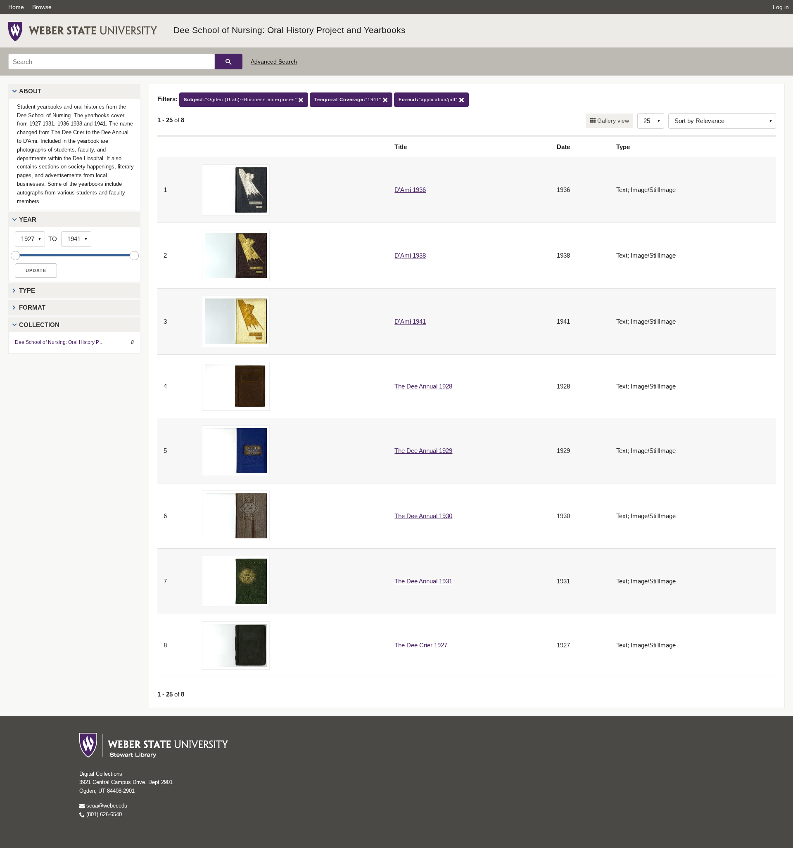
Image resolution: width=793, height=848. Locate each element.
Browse (42, 7)
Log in (781, 7)
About (30, 91)
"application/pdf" (429, 99)
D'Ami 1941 (410, 321)
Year (27, 219)
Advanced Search (274, 61)
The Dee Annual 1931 (423, 581)
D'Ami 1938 (410, 255)
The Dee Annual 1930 (423, 515)
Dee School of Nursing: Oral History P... (58, 342)
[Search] (228, 61)
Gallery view (612, 120)
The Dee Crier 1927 (420, 645)
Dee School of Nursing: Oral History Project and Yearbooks (289, 30)
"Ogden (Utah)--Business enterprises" (241, 99)
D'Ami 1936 (410, 189)
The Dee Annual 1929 (423, 450)
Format (32, 307)
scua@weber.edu (106, 806)
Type (27, 290)
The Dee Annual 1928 (423, 386)
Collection (39, 324)
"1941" (348, 99)
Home (16, 7)
